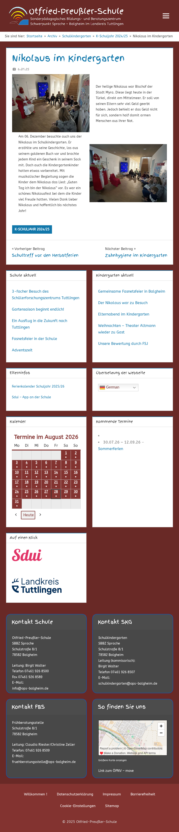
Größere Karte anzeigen (112, 760)
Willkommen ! (35, 794)
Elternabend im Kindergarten (123, 314)
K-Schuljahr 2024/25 (32, 229)
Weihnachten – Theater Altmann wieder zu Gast (126, 328)
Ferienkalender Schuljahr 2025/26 (38, 386)
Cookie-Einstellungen (78, 806)
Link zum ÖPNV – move (116, 771)
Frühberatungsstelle (28, 723)
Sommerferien (110, 449)
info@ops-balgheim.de (30, 688)
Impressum (112, 794)
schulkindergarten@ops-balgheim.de (127, 684)
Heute (28, 515)
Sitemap (112, 806)
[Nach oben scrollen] (168, 821)
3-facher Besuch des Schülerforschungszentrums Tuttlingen (45, 294)
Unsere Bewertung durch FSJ (123, 343)
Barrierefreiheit (143, 794)
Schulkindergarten (112, 638)
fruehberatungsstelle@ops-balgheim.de (44, 762)
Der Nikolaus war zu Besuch (123, 303)
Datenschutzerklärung (75, 794)
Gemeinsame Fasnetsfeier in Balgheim (131, 291)
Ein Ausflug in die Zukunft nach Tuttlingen (39, 324)
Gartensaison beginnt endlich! (38, 309)
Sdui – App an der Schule (31, 397)
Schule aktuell (23, 275)
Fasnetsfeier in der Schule (34, 338)
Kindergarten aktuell (115, 275)
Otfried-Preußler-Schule (31, 638)
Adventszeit (22, 350)
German (112, 387)
